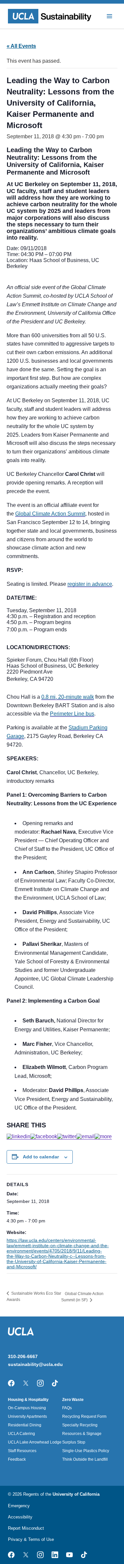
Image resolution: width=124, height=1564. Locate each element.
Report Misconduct (26, 1528)
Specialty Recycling (80, 1425)
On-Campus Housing (27, 1408)
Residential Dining (24, 1425)
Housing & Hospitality (28, 1399)
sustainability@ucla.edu (35, 1364)
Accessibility (20, 1516)
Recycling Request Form (84, 1416)
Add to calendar (41, 1156)
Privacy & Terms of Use (31, 1539)
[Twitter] (66, 1137)
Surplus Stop (73, 1442)
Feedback (17, 1459)
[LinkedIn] (18, 1137)
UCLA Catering (21, 1433)
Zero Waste (73, 1399)
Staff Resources (22, 1450)
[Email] (85, 1137)
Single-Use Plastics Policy (85, 1450)
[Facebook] (43, 1137)
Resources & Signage (82, 1433)
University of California (76, 1494)
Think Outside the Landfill (85, 1459)
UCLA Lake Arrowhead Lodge (35, 1442)
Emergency (19, 1505)
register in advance (89, 584)
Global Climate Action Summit (50, 513)
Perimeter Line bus (72, 713)
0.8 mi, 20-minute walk (67, 697)
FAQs (67, 1408)
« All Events (21, 46)
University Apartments (27, 1416)
